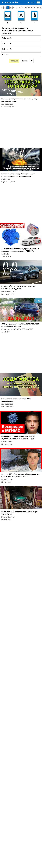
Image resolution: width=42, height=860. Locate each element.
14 (38, 8)
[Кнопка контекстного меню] (37, 2)
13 (35, 8)
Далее (24, 61)
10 (26, 8)
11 (29, 8)
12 (32, 8)
